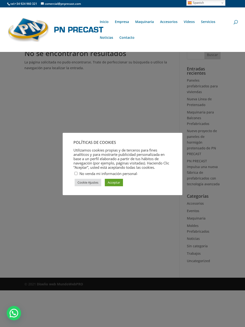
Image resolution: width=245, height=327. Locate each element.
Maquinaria (144, 22)
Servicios (208, 22)
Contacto (126, 38)
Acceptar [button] (114, 182)
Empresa (122, 22)
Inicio (104, 22)
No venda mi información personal (108, 173)
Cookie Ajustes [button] (88, 182)
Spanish (198, 3)
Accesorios (169, 22)
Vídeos (189, 22)
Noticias (106, 38)
